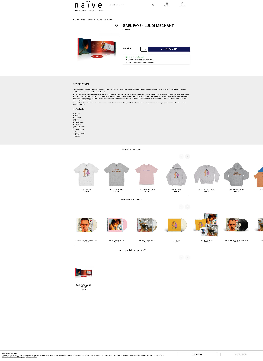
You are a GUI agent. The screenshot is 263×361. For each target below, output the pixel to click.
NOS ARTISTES (80, 11)
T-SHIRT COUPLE (86, 190)
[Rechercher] (153, 5)
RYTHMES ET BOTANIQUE (146, 241)
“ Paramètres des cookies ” (10, 357)
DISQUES (92, 11)
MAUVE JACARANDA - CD (116, 241)
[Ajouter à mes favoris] (116, 25)
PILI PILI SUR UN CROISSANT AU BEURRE (86, 241)
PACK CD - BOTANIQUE (206, 241)
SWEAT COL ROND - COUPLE (207, 190)
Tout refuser (197, 354)
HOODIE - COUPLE (177, 190)
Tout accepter (240, 354)
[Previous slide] (181, 156)
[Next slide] (187, 156)
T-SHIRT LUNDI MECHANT (116, 190)
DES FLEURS (176, 241)
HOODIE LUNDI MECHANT (237, 190)
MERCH (101, 11)
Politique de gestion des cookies (27, 357)
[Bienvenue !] (88, 4)
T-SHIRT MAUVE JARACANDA (146, 190)
